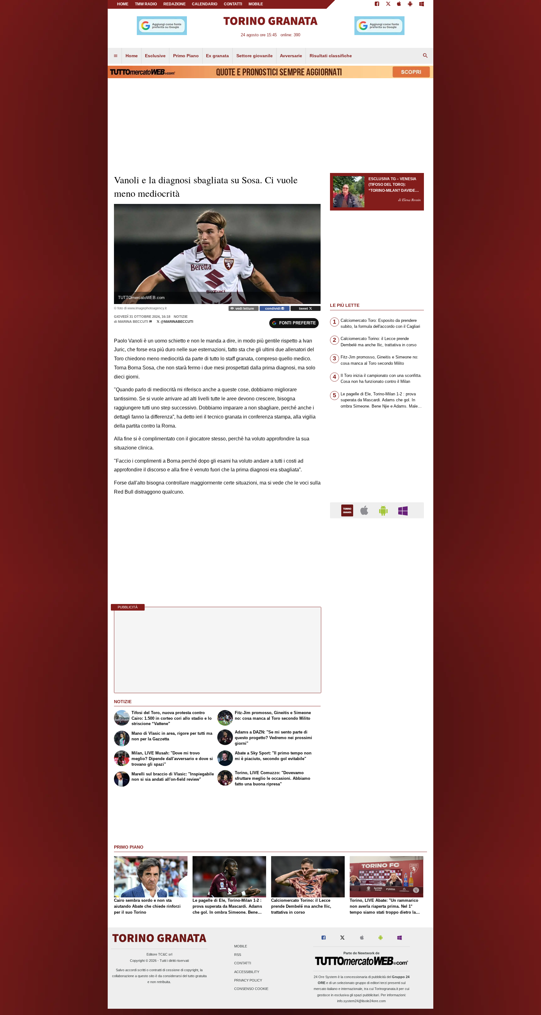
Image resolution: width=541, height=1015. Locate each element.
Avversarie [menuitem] (291, 55)
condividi (273, 308)
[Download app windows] (421, 4)
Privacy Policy (248, 980)
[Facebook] (377, 4)
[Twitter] (388, 4)
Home (122, 4)
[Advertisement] (377, 766)
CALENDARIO (204, 4)
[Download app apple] (399, 4)
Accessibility (246, 972)
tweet (304, 308)
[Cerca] (425, 56)
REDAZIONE (174, 4)
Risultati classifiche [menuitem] (331, 55)
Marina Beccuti (133, 321)
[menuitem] (115, 56)
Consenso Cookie (251, 989)
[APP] (348, 510)
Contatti (242, 963)
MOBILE (256, 4)
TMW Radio (146, 4)
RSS (237, 955)
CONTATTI (233, 4)
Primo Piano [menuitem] (186, 55)
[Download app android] (410, 4)
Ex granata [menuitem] (217, 55)
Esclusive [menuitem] (155, 55)
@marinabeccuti (176, 321)
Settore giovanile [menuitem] (254, 55)
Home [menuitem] (132, 55)
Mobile (240, 946)
